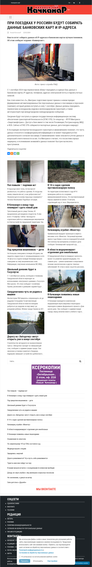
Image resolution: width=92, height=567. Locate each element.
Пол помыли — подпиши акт (21, 185)
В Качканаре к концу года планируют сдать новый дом (22, 206)
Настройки (52, 561)
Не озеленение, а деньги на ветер (19, 477)
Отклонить (38, 561)
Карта (9, 553)
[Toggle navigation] (10, 17)
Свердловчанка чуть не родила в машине (24, 293)
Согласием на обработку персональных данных (36, 553)
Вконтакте (11, 507)
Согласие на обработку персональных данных (24, 528)
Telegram (10, 510)
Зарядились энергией (15, 453)
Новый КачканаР (15, 32)
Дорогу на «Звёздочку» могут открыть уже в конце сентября (23, 338)
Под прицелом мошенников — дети (25, 249)
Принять (24, 561)
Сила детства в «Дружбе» (16, 482)
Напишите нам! (15, 3)
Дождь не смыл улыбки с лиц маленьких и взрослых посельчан (30, 473)
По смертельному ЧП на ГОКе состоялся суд (23, 444)
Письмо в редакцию (14, 532)
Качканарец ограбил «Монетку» (64, 230)
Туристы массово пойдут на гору (19, 463)
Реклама (10, 522)
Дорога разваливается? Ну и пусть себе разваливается (27, 458)
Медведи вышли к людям (16, 449)
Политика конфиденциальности (19, 525)
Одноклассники (13, 503)
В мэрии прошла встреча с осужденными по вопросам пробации (30, 468)
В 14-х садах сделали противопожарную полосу (61, 186)
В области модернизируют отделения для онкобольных (63, 251)
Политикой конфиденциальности (31, 550)
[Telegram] (15, 153)
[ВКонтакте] (8, 153)
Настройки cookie (81, 563)
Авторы (10, 519)
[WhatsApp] (18, 153)
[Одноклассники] (11, 153)
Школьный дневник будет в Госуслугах (21, 270)
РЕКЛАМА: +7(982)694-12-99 (16, 547)
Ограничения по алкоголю (16, 439)
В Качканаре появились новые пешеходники (63, 296)
